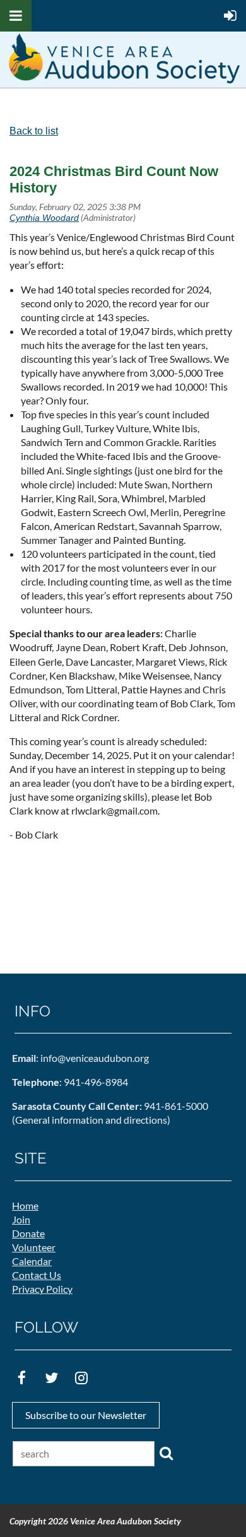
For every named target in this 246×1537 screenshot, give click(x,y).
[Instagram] (81, 1377)
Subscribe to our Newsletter (85, 1415)
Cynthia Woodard (44, 218)
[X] (51, 1377)
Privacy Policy (42, 1289)
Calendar (32, 1261)
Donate (28, 1233)
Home (25, 1205)
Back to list (33, 131)
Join (21, 1219)
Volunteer (34, 1247)
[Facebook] (22, 1377)
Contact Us (36, 1275)
